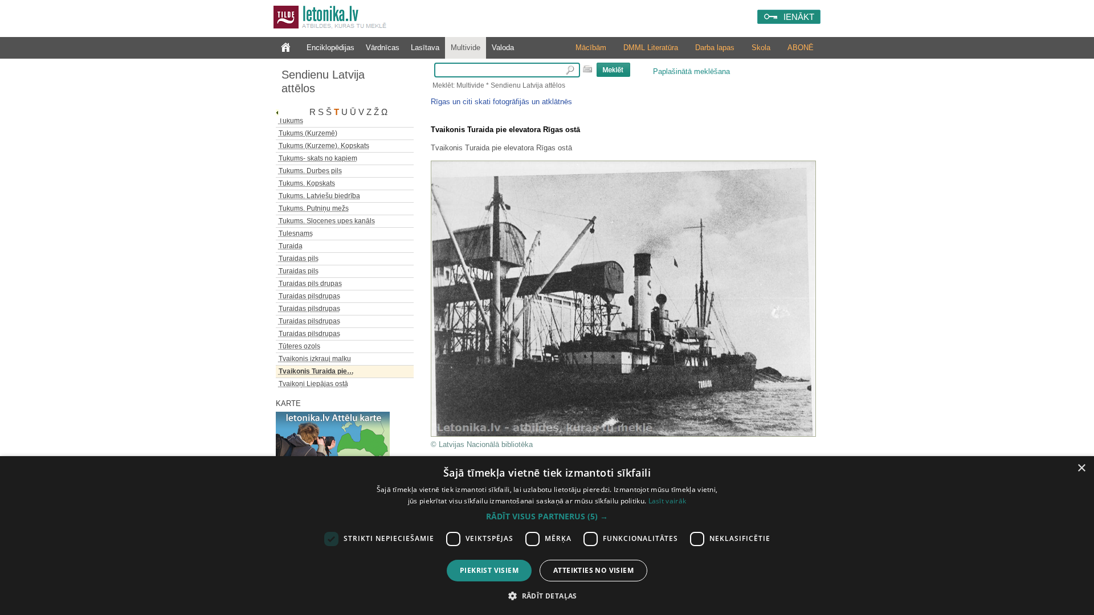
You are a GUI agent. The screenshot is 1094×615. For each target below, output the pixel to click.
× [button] (1081, 468)
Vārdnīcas (382, 47)
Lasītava (425, 47)
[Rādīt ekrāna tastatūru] (587, 69)
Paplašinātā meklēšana (691, 71)
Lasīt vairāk (667, 501)
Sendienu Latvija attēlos (323, 81)
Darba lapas (714, 47)
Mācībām (590, 47)
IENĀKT (798, 17)
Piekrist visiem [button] (489, 570)
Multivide (465, 47)
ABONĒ (800, 47)
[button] (547, 516)
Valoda (503, 47)
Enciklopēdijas (330, 47)
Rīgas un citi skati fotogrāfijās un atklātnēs (501, 101)
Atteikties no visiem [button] (593, 570)
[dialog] (547, 535)
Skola (761, 47)
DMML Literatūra (650, 47)
